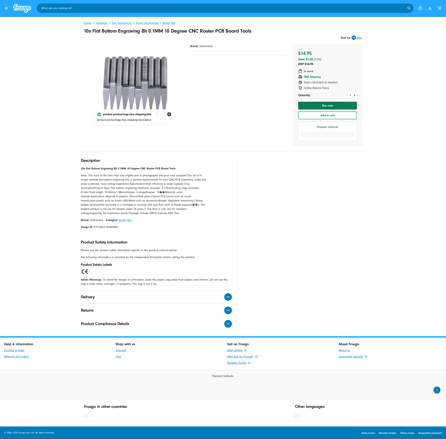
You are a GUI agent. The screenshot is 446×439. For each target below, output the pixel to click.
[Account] (429, 8)
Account (121, 350)
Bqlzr (359, 37)
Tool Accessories (122, 23)
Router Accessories (147, 23)
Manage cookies (387, 432)
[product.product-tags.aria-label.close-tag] (169, 114)
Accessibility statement (430, 432)
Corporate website (351, 356)
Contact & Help (14, 350)
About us (344, 350)
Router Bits (169, 23)
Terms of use (368, 432)
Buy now (327, 105)
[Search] (409, 8)
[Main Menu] (6, 8)
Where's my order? (16, 356)
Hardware (102, 23)
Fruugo (88, 23)
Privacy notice (407, 432)
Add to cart (328, 115)
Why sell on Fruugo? (240, 356)
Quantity (304, 95)
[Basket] (439, 8)
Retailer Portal (236, 363)
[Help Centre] (420, 8)
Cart (118, 356)
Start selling (235, 350)
